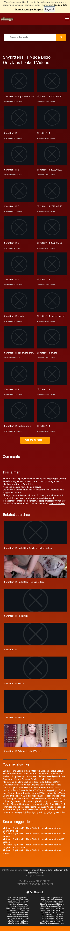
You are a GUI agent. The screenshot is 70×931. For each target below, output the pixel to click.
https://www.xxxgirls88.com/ (52, 898)
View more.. (35, 440)
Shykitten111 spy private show (19, 96)
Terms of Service (38, 870)
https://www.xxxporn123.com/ (18, 919)
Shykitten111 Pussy (14, 683)
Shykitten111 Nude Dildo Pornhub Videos (24, 582)
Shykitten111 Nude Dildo (16, 615)
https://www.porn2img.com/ (52, 917)
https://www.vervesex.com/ (17, 912)
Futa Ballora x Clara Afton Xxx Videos (30, 770)
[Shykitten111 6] (19, 164)
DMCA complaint (57, 503)
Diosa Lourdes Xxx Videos (35, 773)
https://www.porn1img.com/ (52, 915)
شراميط (63, 798)
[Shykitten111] (19, 128)
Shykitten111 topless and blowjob (21, 426)
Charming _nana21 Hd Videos (18, 801)
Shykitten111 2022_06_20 (49, 96)
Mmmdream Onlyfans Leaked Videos (20, 782)
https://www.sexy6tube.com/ (52, 900)
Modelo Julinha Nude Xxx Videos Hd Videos (42, 806)
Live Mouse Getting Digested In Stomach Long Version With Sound (32, 802)
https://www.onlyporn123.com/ (52, 912)
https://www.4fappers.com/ (18, 898)
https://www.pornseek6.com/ (52, 906)
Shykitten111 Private (14, 717)
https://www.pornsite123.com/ (17, 908)
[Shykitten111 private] (19, 311)
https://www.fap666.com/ (18, 906)
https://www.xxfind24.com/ (18, 921)
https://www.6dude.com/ (18, 904)
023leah (7, 770)
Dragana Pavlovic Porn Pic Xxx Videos (40, 809)
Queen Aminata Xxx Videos (32, 790)
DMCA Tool (37, 872)
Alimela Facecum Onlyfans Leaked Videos (34, 779)
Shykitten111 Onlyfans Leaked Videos (22, 751)
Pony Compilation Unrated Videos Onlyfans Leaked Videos (31, 783)
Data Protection (55, 870)
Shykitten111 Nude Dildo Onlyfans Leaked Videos (28, 548)
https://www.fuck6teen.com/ (52, 902)
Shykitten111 (10, 133)
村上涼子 (24, 812)
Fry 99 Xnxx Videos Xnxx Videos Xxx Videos (34, 791)
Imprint (26, 870)
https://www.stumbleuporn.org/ (52, 923)
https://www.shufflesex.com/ (18, 910)
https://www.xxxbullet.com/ (18, 915)
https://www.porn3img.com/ (52, 919)
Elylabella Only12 (41, 801)
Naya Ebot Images (11, 809)
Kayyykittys (52, 790)
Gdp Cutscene (47, 782)
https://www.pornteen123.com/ (52, 908)
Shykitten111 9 (11, 389)
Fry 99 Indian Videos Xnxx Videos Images (39, 795)
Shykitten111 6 (11, 169)
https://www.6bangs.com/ (18, 902)
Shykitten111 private (14, 316)
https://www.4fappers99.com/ (18, 900)
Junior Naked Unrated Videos (44, 798)
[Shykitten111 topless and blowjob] (19, 421)
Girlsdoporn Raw (11, 812)
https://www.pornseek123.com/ (52, 904)
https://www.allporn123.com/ (52, 910)
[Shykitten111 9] (19, 384)
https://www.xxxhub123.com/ (18, 917)
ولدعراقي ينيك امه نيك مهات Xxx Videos (48, 812)
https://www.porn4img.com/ (52, 921)
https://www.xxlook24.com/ (18, 923)
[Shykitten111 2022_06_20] (52, 91)
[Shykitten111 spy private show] (19, 91)
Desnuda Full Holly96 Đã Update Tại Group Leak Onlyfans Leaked (32, 775)
